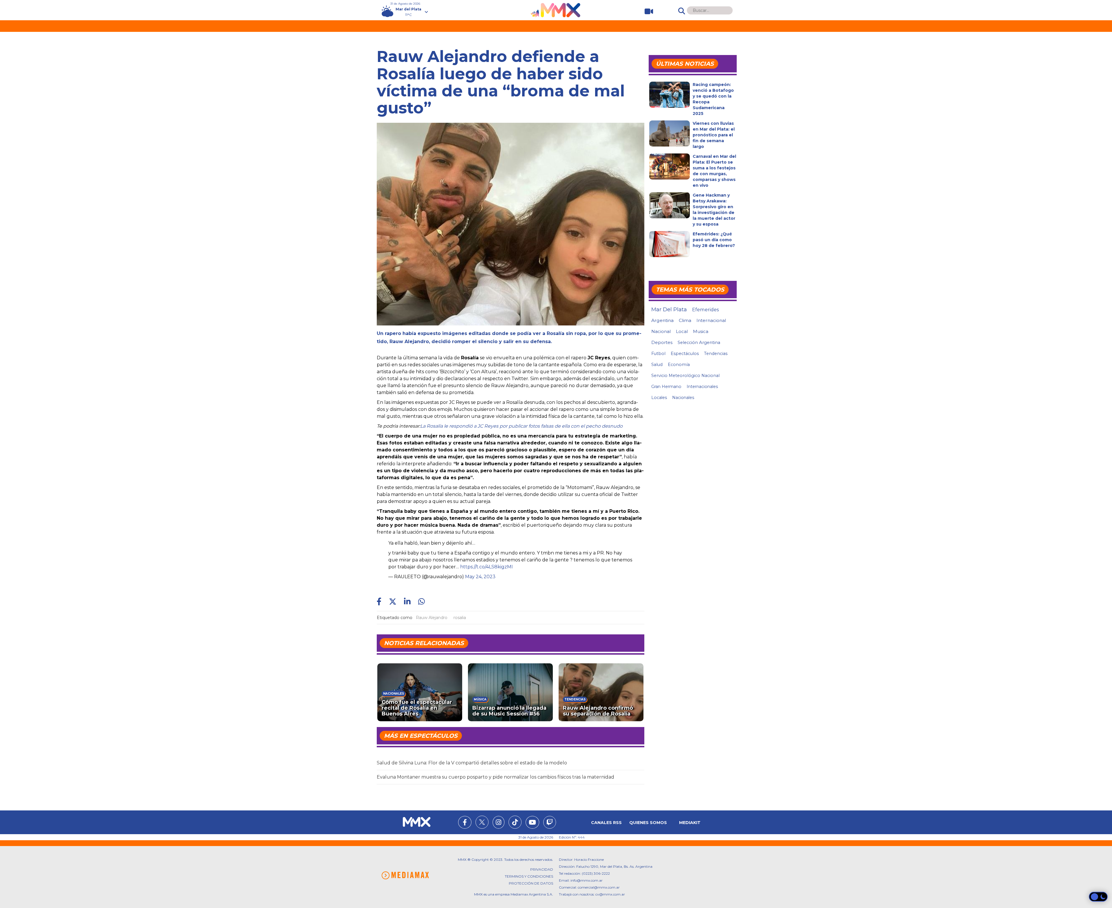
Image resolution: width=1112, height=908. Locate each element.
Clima (685, 320)
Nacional (661, 331)
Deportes (661, 342)
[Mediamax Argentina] (405, 875)
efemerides (705, 309)
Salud (657, 364)
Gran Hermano (666, 386)
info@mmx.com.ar (586, 880)
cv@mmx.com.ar (610, 894)
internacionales (702, 386)
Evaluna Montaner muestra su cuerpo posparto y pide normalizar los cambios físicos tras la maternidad (495, 777)
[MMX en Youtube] (532, 823)
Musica (700, 331)
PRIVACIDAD (541, 869)
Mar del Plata (669, 309)
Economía (679, 364)
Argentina (662, 320)
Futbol (658, 353)
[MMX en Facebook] (464, 823)
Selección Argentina (699, 342)
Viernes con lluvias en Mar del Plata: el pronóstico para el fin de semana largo (714, 135)
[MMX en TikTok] (515, 822)
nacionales (683, 397)
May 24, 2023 (480, 576)
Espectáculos (685, 353)
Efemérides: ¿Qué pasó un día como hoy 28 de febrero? (714, 239)
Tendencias (715, 353)
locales (659, 397)
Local (682, 331)
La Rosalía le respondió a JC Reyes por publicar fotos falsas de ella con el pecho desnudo (521, 426)
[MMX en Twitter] (482, 822)
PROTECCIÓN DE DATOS (531, 883)
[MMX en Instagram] (498, 823)
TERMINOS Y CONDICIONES (529, 876)
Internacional (711, 320)
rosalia (459, 617)
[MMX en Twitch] (549, 823)
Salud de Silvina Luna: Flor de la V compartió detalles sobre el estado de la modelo (472, 763)
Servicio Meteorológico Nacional (685, 375)
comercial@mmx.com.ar (599, 887)
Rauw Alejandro (431, 617)
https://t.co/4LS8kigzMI (486, 567)
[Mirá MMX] (646, 11)
